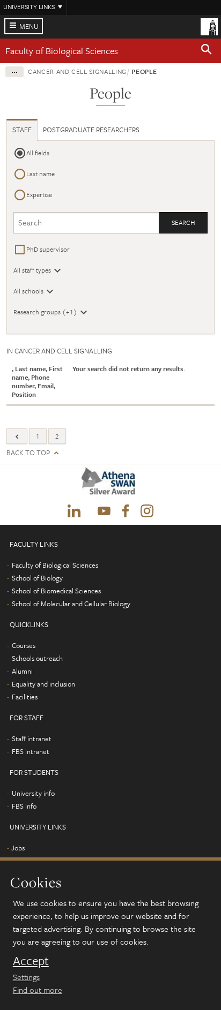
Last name (40, 173)
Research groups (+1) (45, 311)
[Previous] (16, 436)
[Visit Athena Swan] (110, 484)
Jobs (18, 847)
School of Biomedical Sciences (56, 590)
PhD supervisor (48, 249)
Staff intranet (31, 738)
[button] (206, 50)
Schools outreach (37, 658)
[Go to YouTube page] (104, 511)
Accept (31, 960)
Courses (23, 645)
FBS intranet (30, 751)
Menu (29, 26)
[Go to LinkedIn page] (74, 511)
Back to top (28, 453)
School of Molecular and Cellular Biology (71, 603)
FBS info (24, 806)
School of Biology (37, 577)
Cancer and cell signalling (77, 71)
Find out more (37, 990)
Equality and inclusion (43, 684)
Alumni (22, 671)
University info (33, 793)
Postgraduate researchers (91, 129)
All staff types (32, 270)
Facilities (25, 696)
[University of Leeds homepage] (209, 26)
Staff (22, 129)
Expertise (39, 194)
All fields (37, 152)
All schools (28, 291)
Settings (26, 977)
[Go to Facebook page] (125, 511)
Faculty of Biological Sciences (61, 50)
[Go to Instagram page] (147, 511)
